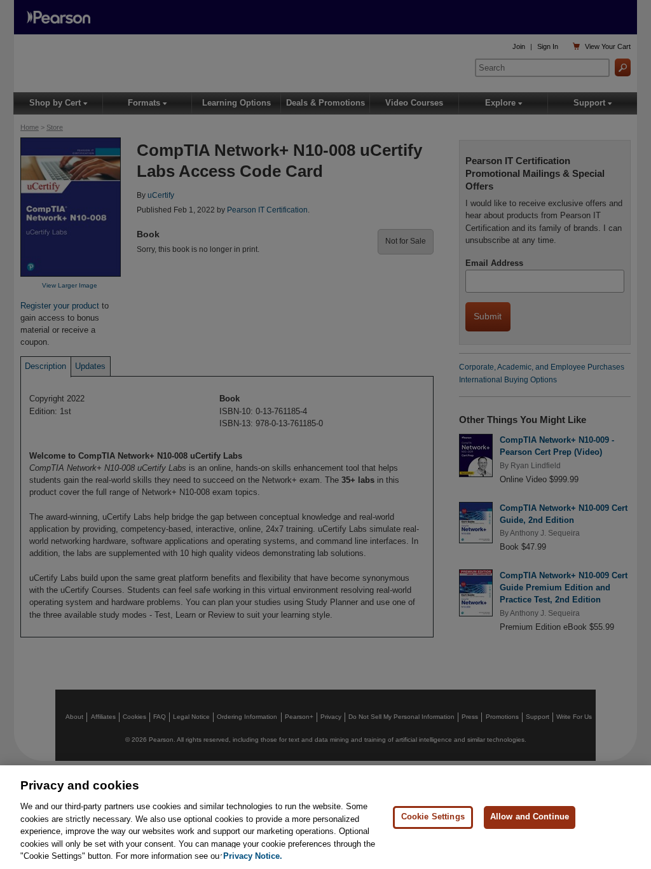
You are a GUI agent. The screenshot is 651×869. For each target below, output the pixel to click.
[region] (325, 817)
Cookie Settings (433, 816)
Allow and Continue (529, 816)
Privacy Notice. (252, 856)
